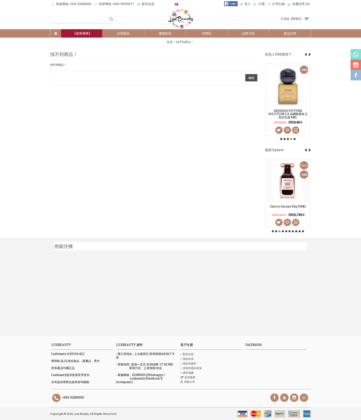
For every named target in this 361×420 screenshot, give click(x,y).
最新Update (274, 150)
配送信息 (188, 354)
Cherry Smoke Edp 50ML (288, 206)
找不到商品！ (185, 42)
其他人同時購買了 (278, 54)
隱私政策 (188, 359)
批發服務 (189, 377)
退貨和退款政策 (192, 368)
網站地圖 (188, 372)
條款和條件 (189, 363)
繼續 (251, 78)
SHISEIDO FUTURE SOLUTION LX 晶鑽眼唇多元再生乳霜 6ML (288, 114)
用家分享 (189, 382)
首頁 (170, 42)
